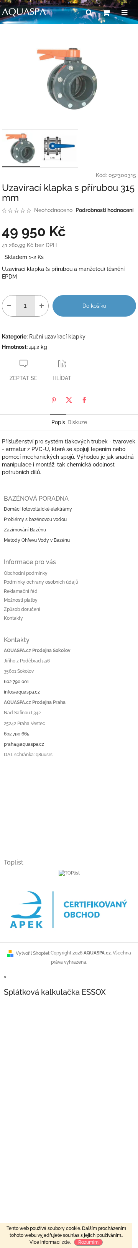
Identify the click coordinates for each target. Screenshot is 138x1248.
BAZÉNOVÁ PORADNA (36, 498)
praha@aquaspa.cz (24, 744)
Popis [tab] (58, 422)
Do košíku (94, 306)
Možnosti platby (21, 600)
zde (66, 1242)
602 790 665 (17, 734)
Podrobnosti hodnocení (105, 210)
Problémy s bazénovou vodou (35, 519)
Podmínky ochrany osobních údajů (41, 582)
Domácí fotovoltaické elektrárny (38, 509)
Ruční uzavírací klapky (57, 337)
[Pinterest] (54, 400)
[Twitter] (69, 400)
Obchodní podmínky (26, 573)
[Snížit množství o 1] (9, 305)
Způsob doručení (22, 609)
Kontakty (13, 618)
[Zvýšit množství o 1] (41, 305)
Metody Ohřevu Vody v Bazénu (37, 540)
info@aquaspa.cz (22, 692)
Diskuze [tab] (77, 422)
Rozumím (88, 1242)
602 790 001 (16, 681)
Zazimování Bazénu (25, 530)
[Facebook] (84, 400)
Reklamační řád (21, 591)
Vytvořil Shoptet (32, 953)
